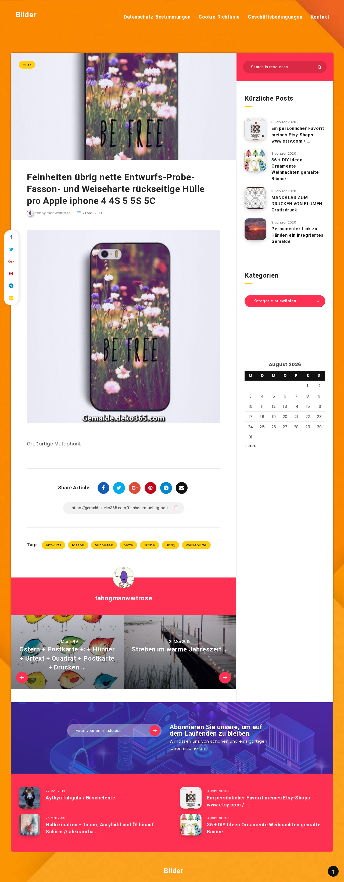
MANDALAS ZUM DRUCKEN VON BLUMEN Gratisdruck (296, 203)
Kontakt (320, 17)
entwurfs (53, 545)
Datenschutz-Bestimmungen (157, 17)
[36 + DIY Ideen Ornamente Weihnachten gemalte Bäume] (255, 160)
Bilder (25, 14)
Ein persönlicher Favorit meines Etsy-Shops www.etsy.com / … (297, 134)
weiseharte (196, 545)
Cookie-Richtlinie (219, 17)
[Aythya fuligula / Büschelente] (29, 798)
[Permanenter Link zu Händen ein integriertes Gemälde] (255, 229)
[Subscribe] (154, 730)
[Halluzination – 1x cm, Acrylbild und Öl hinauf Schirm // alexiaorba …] (29, 824)
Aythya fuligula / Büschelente (80, 797)
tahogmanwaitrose (123, 598)
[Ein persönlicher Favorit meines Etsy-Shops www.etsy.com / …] (255, 129)
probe (149, 545)
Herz (27, 64)
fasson (78, 545)
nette (128, 545)
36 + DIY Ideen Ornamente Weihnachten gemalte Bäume (295, 169)
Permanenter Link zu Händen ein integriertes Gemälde (297, 235)
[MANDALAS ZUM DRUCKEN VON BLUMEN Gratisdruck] (255, 198)
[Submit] (319, 67)
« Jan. (250, 445)
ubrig (170, 545)
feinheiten (104, 545)
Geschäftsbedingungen (275, 17)
